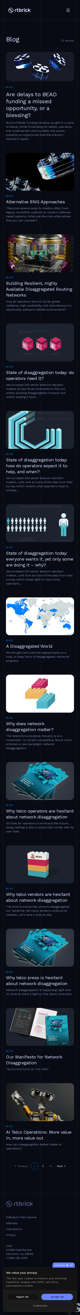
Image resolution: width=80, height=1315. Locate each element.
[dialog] (40, 1289)
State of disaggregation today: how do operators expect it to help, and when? (37, 465)
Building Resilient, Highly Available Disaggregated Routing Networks (39, 289)
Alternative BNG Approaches (35, 201)
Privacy (11, 1235)
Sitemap (11, 1223)
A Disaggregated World (29, 646)
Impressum (14, 1229)
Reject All (22, 1296)
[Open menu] (68, 10)
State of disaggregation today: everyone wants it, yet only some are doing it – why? (39, 559)
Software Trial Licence (21, 1217)
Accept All (57, 1296)
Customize (40, 1305)
